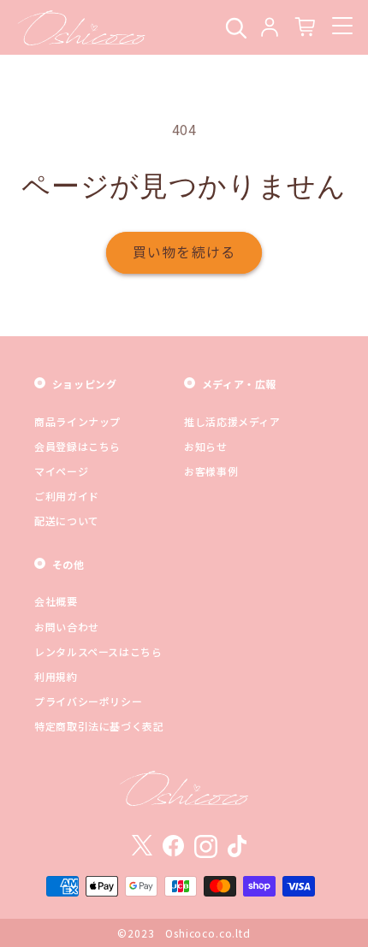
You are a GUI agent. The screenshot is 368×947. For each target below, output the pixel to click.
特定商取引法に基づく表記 (99, 726)
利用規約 (56, 676)
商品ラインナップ (77, 421)
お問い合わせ (66, 626)
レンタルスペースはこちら (98, 651)
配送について (66, 520)
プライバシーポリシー (88, 701)
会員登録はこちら (77, 446)
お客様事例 (211, 471)
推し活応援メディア (232, 421)
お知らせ (206, 446)
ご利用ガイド (66, 495)
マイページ (61, 471)
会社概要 (56, 601)
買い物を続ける (183, 252)
